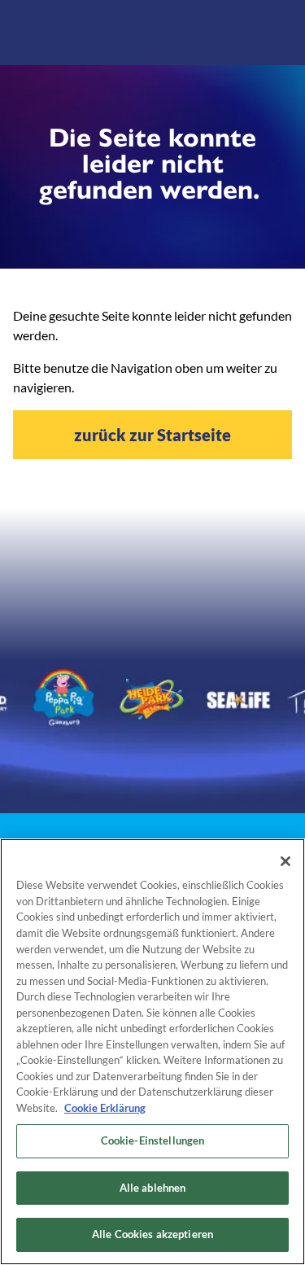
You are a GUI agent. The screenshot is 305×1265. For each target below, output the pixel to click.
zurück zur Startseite (152, 434)
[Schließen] (285, 861)
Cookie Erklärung (105, 1107)
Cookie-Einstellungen (153, 1140)
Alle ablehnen (153, 1187)
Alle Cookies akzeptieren (152, 1234)
